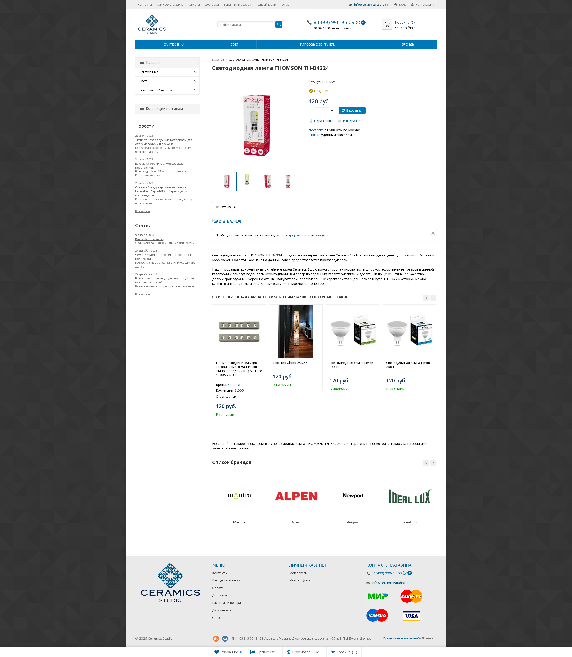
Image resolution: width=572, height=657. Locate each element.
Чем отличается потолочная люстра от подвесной (163, 257)
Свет (235, 44)
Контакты (145, 4)
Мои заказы (298, 573)
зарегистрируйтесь (291, 235)
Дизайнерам (267, 4)
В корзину (353, 110)
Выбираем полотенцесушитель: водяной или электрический (164, 280)
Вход (402, 4)
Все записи (142, 211)
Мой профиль (299, 580)
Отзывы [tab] (229, 207)
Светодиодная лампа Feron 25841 (408, 365)
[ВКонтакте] (225, 638)
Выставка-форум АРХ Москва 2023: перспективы (159, 166)
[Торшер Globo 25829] (295, 331)
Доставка (212, 4)
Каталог (153, 62)
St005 (239, 390)
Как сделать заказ (170, 4)
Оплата (194, 4)
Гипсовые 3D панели (318, 44)
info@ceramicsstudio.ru (371, 4)
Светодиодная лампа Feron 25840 (351, 365)
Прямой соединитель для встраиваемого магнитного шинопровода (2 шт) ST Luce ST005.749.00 (239, 369)
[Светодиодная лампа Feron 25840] (352, 331)
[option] (227, 181)
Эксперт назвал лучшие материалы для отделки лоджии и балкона (163, 142)
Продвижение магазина (400, 638)
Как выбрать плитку (149, 239)
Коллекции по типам (164, 108)
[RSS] (215, 638)
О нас (285, 4)
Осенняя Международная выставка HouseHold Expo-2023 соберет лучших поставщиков (162, 191)
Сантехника (174, 44)
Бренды (408, 44)
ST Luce (234, 384)
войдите (322, 235)
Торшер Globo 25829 (290, 363)
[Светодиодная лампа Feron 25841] (409, 331)
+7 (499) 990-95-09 (386, 573)
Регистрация (425, 4)
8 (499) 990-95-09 (334, 22)
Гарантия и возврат (238, 4)
